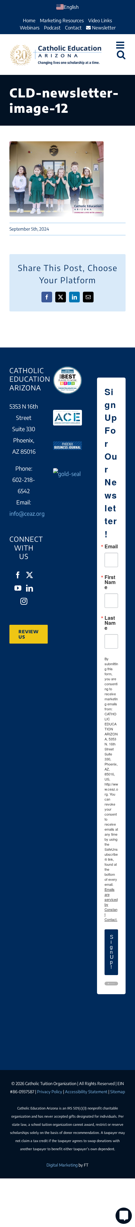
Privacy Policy (49, 1091)
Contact (73, 27)
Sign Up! (112, 952)
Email (111, 546)
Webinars (30, 27)
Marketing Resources (62, 20)
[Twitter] (29, 575)
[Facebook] (17, 575)
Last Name (110, 622)
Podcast (52, 27)
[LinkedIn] (29, 588)
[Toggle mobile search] (121, 54)
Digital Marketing (62, 1164)
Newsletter (103, 27)
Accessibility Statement (86, 1091)
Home (29, 20)
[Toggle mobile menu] (121, 45)
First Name (110, 582)
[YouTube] (17, 588)
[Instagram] (23, 601)
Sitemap (117, 1091)
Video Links (100, 20)
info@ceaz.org (27, 513)
